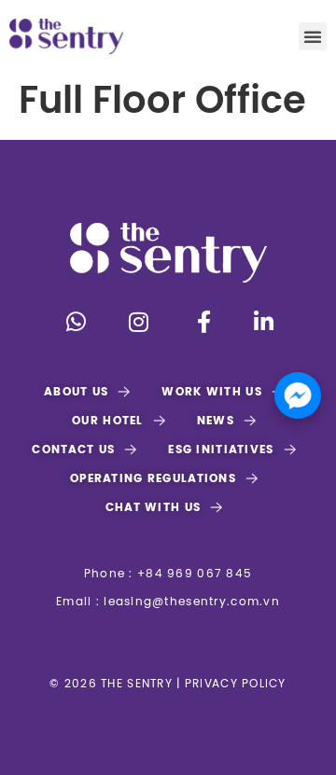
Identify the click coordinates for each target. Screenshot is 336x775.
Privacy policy (234, 684)
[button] (313, 36)
